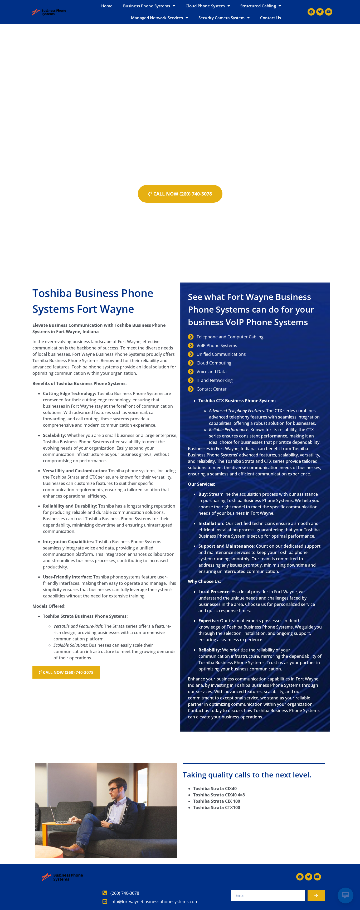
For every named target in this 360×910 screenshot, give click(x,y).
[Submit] (316, 895)
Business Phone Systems (146, 5)
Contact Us (270, 17)
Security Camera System (221, 17)
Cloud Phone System (205, 5)
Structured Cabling (258, 5)
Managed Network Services (157, 17)
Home (107, 5)
